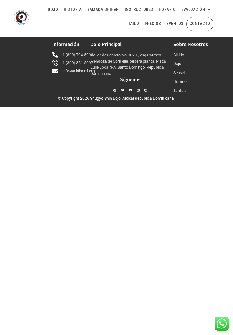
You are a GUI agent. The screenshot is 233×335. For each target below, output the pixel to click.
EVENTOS (175, 23)
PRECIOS (153, 23)
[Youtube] (130, 90)
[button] (195, 10)
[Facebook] (115, 90)
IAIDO (134, 23)
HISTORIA (73, 9)
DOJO (53, 9)
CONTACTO (200, 23)
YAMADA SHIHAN (103, 9)
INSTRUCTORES (139, 9)
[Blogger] (138, 90)
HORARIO (167, 9)
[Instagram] (146, 90)
